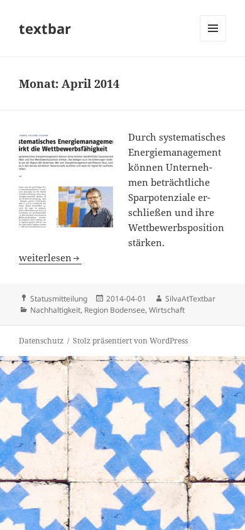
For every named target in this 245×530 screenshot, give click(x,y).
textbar (45, 28)
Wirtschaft (167, 310)
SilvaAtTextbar (190, 298)
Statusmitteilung (58, 298)
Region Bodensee (114, 310)
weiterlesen (50, 257)
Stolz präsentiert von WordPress (130, 340)
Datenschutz (41, 340)
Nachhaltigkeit (55, 310)
